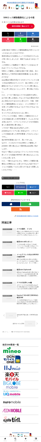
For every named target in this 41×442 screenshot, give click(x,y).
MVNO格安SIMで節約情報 (11, 178)
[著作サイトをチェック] (11, 204)
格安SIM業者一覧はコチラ (20, 26)
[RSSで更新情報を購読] (20, 209)
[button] (33, 40)
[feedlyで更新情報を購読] (30, 204)
